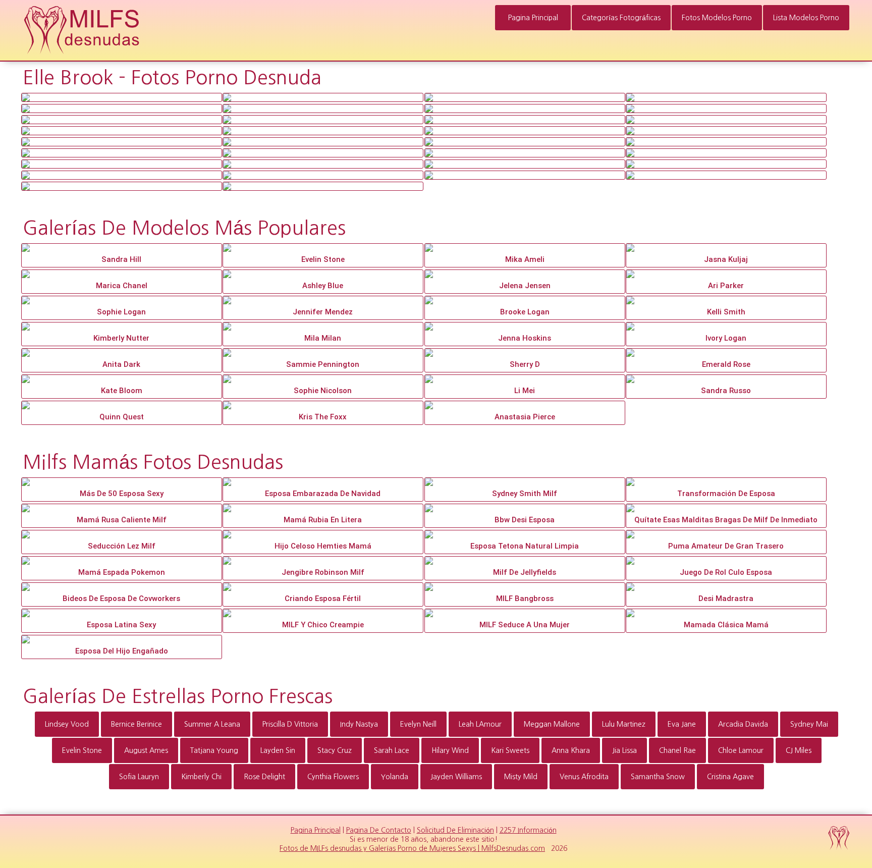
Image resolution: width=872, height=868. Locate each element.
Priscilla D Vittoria (290, 724)
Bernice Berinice (136, 724)
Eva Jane (682, 724)
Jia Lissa (624, 750)
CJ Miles (798, 750)
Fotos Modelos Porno (717, 17)
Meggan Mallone (552, 724)
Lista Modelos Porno (806, 17)
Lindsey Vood (67, 724)
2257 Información (528, 830)
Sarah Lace (391, 750)
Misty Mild (520, 776)
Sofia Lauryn (139, 776)
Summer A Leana (212, 724)
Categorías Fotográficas (621, 17)
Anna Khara (571, 750)
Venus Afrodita (584, 776)
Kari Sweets (510, 750)
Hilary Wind (450, 750)
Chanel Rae (677, 750)
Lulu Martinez (623, 724)
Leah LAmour (480, 724)
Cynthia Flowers (333, 776)
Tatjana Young (214, 750)
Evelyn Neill (418, 724)
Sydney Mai (809, 724)
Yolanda (394, 776)
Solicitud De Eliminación (455, 830)
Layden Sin (277, 750)
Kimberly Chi (201, 776)
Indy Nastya (359, 724)
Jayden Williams (456, 776)
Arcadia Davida (743, 724)
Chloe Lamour (741, 750)
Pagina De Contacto (378, 830)
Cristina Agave (730, 776)
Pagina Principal (533, 17)
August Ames (146, 750)
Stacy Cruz (334, 750)
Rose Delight (264, 776)
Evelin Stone (82, 750)
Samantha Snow (658, 776)
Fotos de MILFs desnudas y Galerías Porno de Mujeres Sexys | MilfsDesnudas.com (412, 848)
